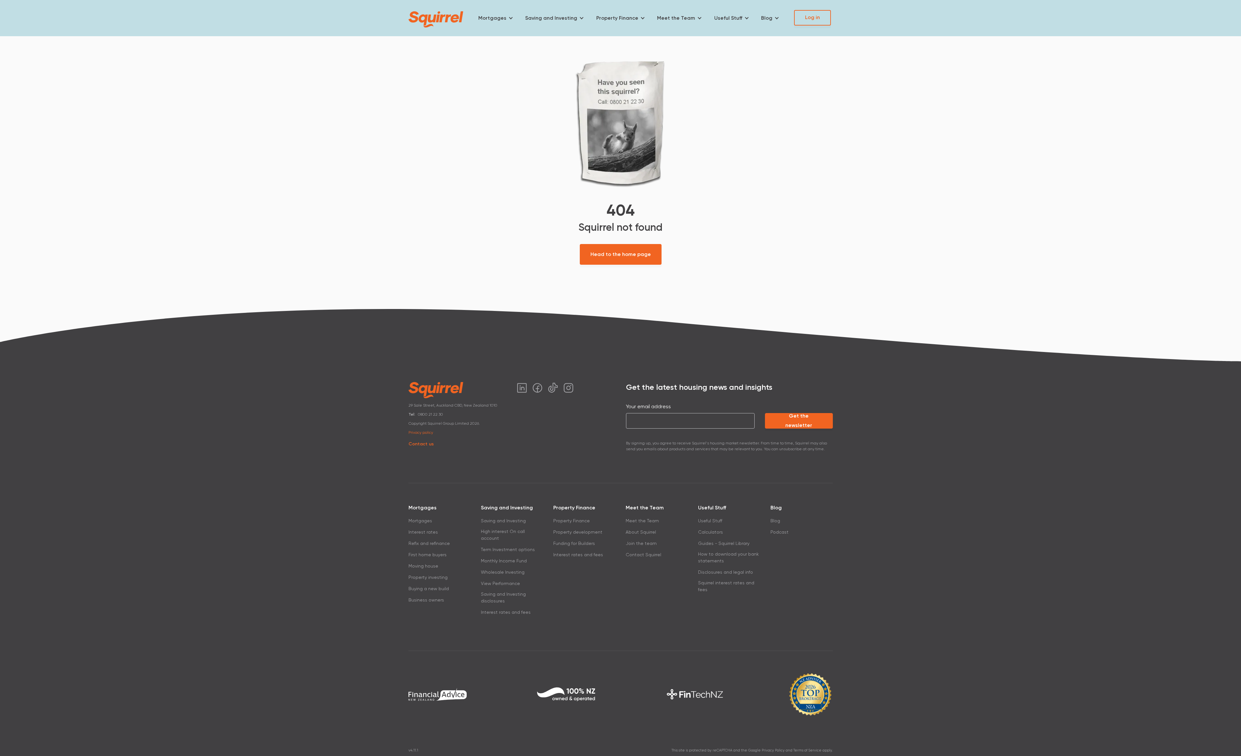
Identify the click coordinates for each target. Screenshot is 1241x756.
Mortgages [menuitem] (492, 18)
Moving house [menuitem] (423, 566)
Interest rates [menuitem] (423, 532)
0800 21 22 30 (430, 414)
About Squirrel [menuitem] (641, 532)
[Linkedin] (522, 388)
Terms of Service (807, 750)
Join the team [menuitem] (641, 543)
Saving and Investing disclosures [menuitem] (503, 597)
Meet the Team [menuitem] (676, 18)
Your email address (648, 406)
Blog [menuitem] (766, 18)
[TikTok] (553, 388)
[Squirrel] (435, 19)
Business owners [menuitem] (426, 599)
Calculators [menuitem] (710, 532)
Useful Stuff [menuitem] (728, 18)
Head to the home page (620, 254)
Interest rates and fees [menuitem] (506, 612)
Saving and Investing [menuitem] (551, 18)
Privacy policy (420, 432)
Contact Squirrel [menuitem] (643, 554)
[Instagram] (568, 388)
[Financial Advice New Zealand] (437, 694)
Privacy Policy (773, 750)
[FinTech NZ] (695, 694)
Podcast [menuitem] (779, 532)
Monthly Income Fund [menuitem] (504, 560)
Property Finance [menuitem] (617, 18)
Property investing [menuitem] (428, 577)
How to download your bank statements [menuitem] (728, 557)
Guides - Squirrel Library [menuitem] (723, 543)
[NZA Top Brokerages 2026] (810, 694)
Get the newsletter (798, 420)
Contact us (421, 444)
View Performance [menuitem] (500, 583)
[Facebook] (537, 388)
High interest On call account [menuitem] (503, 535)
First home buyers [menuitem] (427, 554)
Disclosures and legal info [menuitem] (725, 572)
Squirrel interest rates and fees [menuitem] (726, 586)
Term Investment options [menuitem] (508, 549)
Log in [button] (812, 17)
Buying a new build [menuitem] (428, 588)
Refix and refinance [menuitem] (429, 543)
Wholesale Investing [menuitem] (503, 572)
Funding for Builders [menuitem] (574, 543)
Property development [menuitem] (577, 532)
